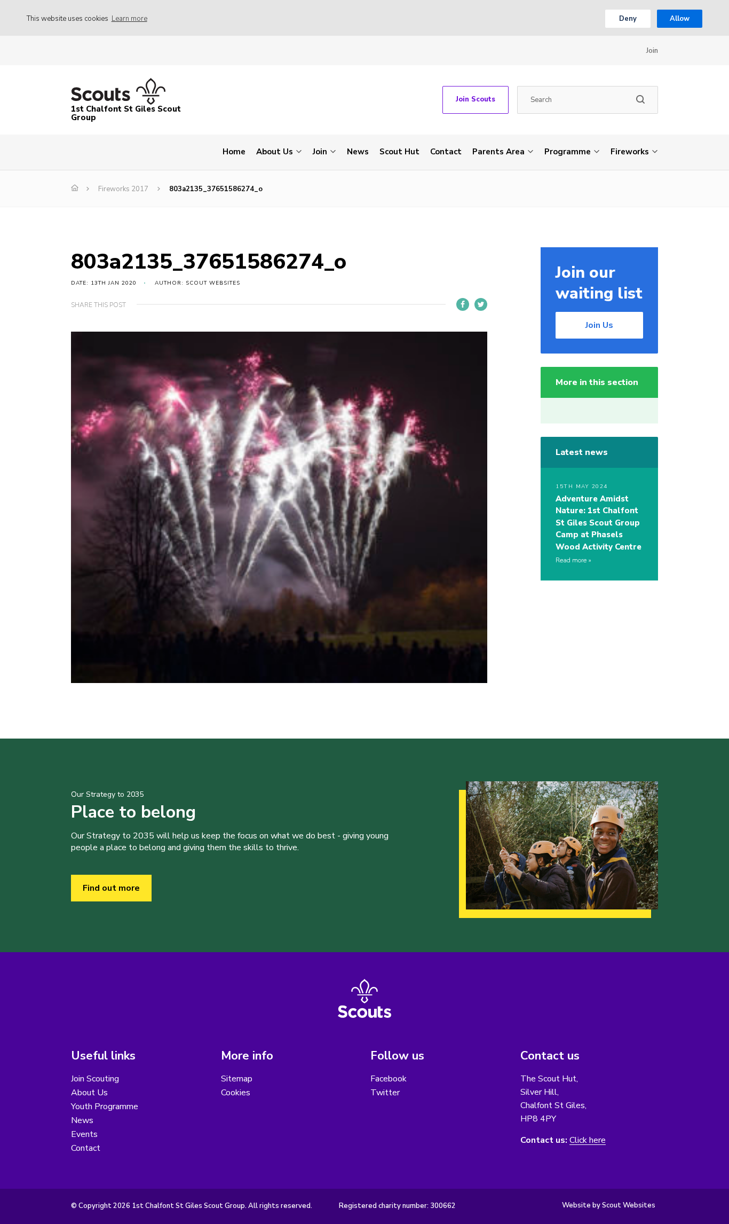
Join (652, 51)
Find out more (111, 888)
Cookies (235, 1093)
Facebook (388, 1079)
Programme (567, 151)
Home (234, 151)
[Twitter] (480, 304)
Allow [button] (680, 18)
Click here (587, 1140)
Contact (446, 151)
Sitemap (236, 1079)
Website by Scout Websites (608, 1205)
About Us (274, 151)
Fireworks (630, 151)
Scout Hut (399, 151)
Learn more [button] (129, 18)
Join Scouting (95, 1079)
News (358, 151)
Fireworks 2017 (123, 189)
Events (84, 1134)
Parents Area (498, 151)
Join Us (599, 325)
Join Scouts (475, 99)
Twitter (385, 1093)
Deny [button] (628, 18)
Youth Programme (104, 1106)
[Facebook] (462, 304)
